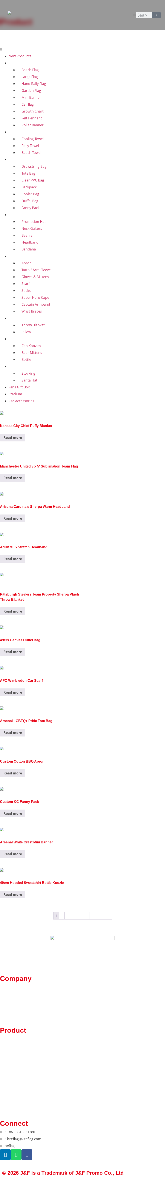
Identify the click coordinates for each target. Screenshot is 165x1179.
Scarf (25, 283)
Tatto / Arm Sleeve (36, 269)
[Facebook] (26, 1154)
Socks (26, 290)
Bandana (28, 249)
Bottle (26, 359)
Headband (29, 242)
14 (93, 915)
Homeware (17, 318)
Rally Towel (30, 145)
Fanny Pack (30, 207)
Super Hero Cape (35, 297)
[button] (134, 15)
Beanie (26, 235)
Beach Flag (30, 69)
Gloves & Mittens (35, 276)
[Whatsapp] (16, 1154)
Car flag (27, 104)
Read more (12, 437)
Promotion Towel (22, 132)
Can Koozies (31, 345)
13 (86, 915)
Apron (26, 263)
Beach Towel (31, 152)
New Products (20, 56)
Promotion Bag (21, 159)
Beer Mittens (31, 352)
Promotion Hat (33, 221)
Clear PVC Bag (32, 180)
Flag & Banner (20, 63)
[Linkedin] (5, 1154)
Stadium (15, 394)
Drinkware (17, 338)
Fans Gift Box (19, 387)
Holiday (15, 366)
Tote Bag (28, 173)
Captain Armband (35, 304)
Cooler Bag (30, 194)
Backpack (29, 187)
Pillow (26, 332)
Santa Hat (29, 380)
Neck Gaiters (31, 228)
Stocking (28, 373)
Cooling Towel (32, 138)
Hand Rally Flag (33, 83)
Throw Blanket (33, 325)
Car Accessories (21, 401)
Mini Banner (31, 97)
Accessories (18, 256)
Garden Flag (31, 90)
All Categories (23, 40)
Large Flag (29, 76)
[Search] (156, 15)
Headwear (17, 214)
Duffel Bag (29, 201)
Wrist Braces (31, 311)
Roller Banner (32, 125)
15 (101, 915)
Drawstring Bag (33, 166)
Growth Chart (32, 111)
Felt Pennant (31, 118)
